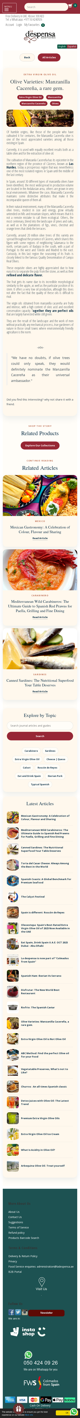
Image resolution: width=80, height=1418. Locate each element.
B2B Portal (15, 1271)
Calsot (27, 767)
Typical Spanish (40, 784)
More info (29, 1414)
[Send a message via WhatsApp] (73, 1411)
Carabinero (31, 750)
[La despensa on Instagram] (25, 1312)
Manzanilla (54, 97)
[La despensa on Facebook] (11, 1312)
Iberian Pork (55, 776)
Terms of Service (18, 1227)
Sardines (50, 750)
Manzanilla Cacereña (34, 103)
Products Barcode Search (23, 1238)
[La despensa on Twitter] (18, 1312)
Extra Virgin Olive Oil (30, 97)
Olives (55, 103)
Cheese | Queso (56, 759)
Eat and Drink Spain (29, 776)
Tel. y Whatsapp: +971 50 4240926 (24, 19)
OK (67, 1412)
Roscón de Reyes (47, 767)
